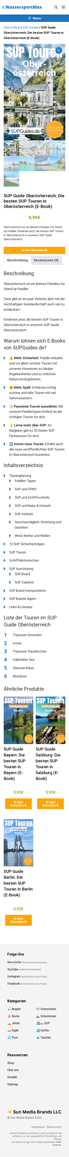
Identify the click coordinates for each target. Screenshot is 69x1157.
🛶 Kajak (13, 1030)
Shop (16, 27)
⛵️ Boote (13, 1016)
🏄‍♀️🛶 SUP (43, 1023)
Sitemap (12, 1084)
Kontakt (12, 1077)
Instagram (13, 976)
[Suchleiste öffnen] (56, 7)
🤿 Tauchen (43, 1037)
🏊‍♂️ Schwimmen (46, 1016)
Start (7, 27)
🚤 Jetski (13, 1023)
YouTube (12, 969)
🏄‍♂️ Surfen (42, 1030)
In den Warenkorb (34, 250)
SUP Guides (30, 27)
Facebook (13, 984)
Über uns (13, 1070)
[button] (58, 50)
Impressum (38, 1127)
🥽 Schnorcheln (46, 1009)
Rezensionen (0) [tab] (46, 260)
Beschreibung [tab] (17, 260)
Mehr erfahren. (57, 1143)
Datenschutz (54, 1127)
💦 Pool (12, 1037)
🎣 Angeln (14, 1009)
